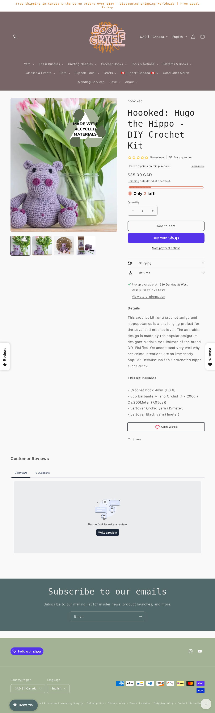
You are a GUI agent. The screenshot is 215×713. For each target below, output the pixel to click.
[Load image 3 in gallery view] (64, 246)
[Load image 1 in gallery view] (20, 246)
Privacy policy (116, 703)
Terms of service (140, 703)
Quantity (133, 202)
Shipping (133, 181)
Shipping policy (163, 703)
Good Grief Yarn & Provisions (39, 703)
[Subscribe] (140, 616)
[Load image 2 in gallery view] (42, 246)
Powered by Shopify (70, 703)
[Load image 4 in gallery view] (86, 246)
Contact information (190, 703)
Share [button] (136, 439)
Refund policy (95, 703)
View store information (148, 296)
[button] (15, 36)
